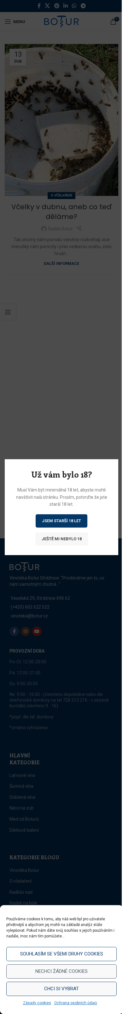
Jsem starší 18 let (61, 520)
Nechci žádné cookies (61, 971)
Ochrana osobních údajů (75, 1003)
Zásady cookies (37, 1003)
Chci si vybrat (61, 989)
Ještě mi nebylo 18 (62, 538)
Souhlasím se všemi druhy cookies (61, 954)
